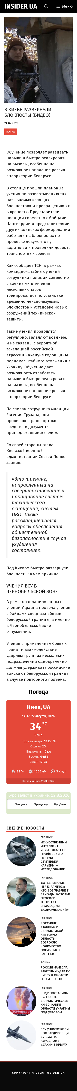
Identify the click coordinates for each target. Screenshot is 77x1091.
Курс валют (18, 795)
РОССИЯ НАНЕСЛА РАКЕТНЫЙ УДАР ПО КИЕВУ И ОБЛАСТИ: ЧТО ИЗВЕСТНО (56, 973)
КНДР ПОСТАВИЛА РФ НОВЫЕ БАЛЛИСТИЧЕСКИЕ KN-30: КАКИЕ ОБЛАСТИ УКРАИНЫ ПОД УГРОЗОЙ (55, 1002)
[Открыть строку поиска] (46, 6)
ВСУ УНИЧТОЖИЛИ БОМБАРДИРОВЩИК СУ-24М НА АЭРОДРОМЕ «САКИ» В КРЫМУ (56, 1037)
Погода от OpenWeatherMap (38, 781)
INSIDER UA (20, 6)
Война (10, 131)
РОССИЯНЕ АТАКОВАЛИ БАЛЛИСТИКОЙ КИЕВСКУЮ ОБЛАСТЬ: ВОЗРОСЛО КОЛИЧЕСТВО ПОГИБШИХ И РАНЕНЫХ (52, 938)
